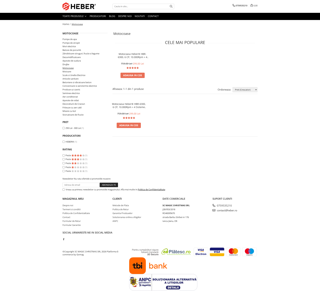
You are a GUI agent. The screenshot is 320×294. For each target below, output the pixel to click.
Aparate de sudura (71, 60)
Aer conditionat (70, 96)
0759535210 (224, 205)
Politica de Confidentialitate (151, 189)
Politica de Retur (120, 209)
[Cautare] (171, 6)
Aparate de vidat (70, 100)
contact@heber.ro (226, 210)
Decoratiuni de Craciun (73, 103)
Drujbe (65, 64)
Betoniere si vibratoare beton (77, 82)
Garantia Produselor (122, 213)
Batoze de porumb (71, 50)
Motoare (66, 71)
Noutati (140, 16)
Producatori (98, 16)
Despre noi (125, 16)
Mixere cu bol (69, 111)
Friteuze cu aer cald (72, 107)
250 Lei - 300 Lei (73, 128)
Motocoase (68, 68)
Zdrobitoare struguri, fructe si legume (80, 53)
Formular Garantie (71, 225)
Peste (69, 155)
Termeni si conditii (71, 209)
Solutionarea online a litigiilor (126, 217)
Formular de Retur (71, 221)
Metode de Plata (120, 205)
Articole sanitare (70, 78)
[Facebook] (63, 239)
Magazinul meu (73, 198)
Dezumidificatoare (71, 57)
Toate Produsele (73, 16)
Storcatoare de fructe (73, 114)
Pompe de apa (69, 39)
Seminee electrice (71, 93)
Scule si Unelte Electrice (73, 75)
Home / (66, 24)
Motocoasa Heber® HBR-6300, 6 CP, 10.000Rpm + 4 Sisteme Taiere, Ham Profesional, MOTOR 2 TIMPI (132, 55)
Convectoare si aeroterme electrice (79, 85)
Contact (153, 16)
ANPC (115, 221)
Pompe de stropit (71, 42)
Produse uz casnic (71, 89)
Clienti (117, 198)
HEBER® (70, 141)
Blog (112, 16)
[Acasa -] (79, 6)
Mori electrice (69, 46)
